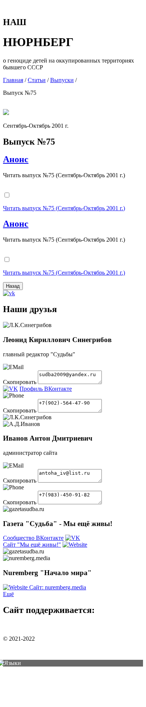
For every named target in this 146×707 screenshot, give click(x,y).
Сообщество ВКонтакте (33, 538)
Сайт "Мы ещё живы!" (32, 544)
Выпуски (62, 80)
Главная (13, 80)
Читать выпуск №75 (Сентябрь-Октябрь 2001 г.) (64, 208)
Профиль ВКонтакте (45, 389)
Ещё (8, 594)
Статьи (37, 80)
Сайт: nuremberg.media (57, 587)
